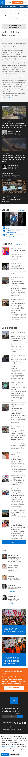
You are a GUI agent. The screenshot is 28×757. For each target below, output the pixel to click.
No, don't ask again (13, 18)
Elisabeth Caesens (8, 173)
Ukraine (22, 6)
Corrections (14, 727)
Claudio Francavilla (14, 131)
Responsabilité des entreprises (10, 75)
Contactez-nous (6, 727)
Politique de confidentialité (8, 729)
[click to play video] (14, 219)
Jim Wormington (13, 165)
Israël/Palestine (13, 6)
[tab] (14, 228)
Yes (5, 18)
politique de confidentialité (9, 747)
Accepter (4, 754)
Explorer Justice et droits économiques (14, 26)
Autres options (14, 754)
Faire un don (18, 2)
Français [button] (8, 2)
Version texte (5, 732)
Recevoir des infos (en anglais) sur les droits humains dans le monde (11, 711)
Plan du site (19, 729)
